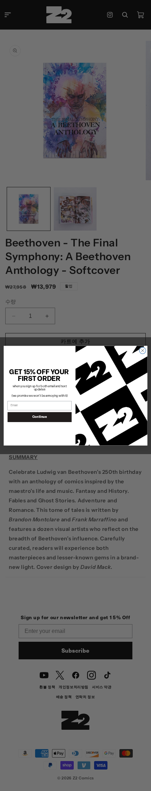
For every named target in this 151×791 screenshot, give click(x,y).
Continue (39, 416)
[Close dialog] (142, 350)
